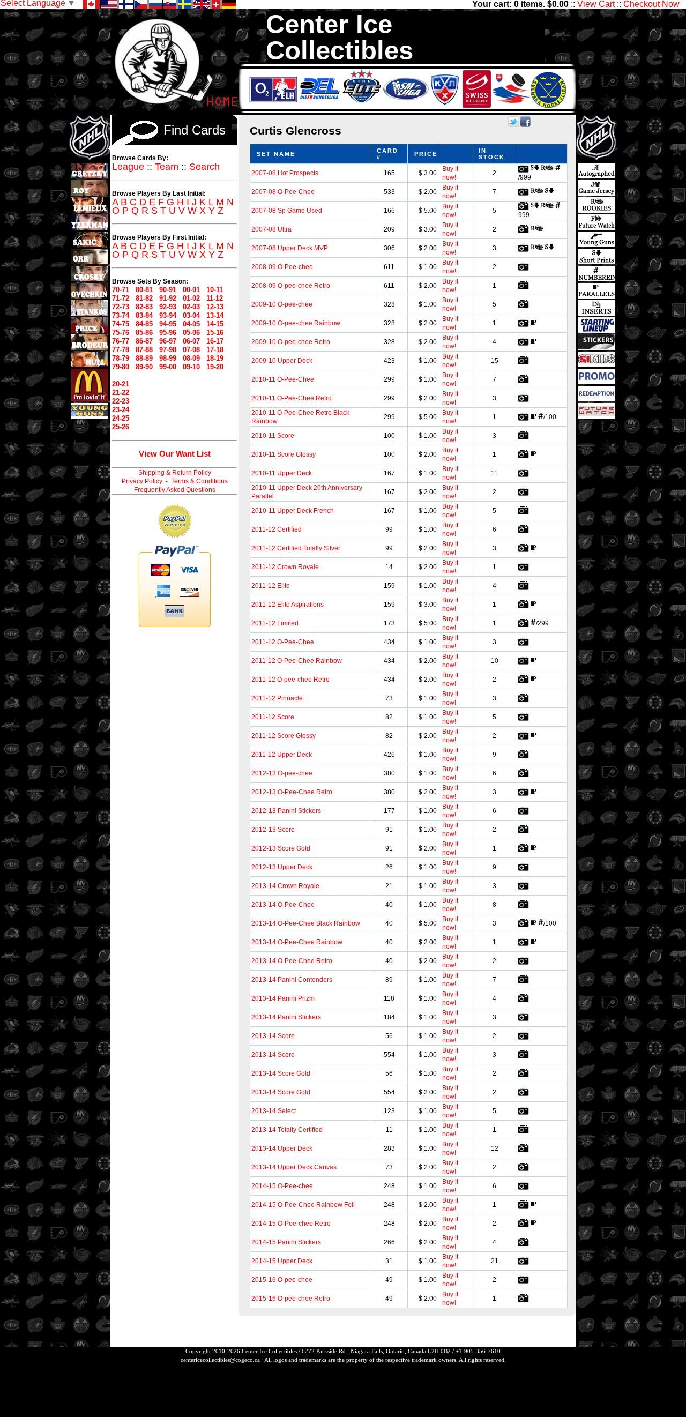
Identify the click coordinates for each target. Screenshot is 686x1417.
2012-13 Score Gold (280, 848)
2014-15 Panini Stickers (286, 1242)
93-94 (167, 315)
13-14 (214, 315)
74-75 (120, 324)
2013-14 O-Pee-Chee (283, 904)
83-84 (144, 315)
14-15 (214, 324)
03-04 (191, 315)
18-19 (214, 358)
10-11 (214, 290)
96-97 (167, 341)
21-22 (120, 393)
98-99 (167, 358)
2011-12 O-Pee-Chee (282, 642)
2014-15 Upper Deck (281, 1261)
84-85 (144, 324)
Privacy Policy (142, 481)
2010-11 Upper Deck (281, 473)
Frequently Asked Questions (174, 490)
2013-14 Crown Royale (285, 886)
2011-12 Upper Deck (281, 754)
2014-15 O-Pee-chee (282, 1186)
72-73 (120, 307)
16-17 (214, 341)
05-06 (191, 333)
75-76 (120, 333)
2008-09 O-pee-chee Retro (290, 285)
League (128, 166)
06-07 (191, 341)
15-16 (214, 333)
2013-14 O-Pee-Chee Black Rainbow (305, 923)
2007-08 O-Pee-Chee (283, 192)
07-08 (191, 350)
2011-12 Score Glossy (283, 736)
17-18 (214, 350)
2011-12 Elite (270, 586)
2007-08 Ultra (271, 229)
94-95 (167, 324)
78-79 (120, 358)
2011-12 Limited (275, 623)
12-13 (214, 307)
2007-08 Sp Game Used (286, 210)
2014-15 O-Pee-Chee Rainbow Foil (303, 1205)
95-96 (167, 333)
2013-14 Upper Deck (281, 1148)
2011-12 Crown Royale (285, 567)
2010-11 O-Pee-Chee (282, 379)
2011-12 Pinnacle (277, 698)
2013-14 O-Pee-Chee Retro (291, 961)
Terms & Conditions (199, 481)
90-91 (167, 290)
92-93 (167, 307)
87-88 (144, 350)
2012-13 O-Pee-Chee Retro (291, 792)
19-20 (214, 367)
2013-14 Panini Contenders (291, 979)
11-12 (214, 298)
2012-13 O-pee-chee (281, 773)
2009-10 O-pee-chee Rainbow (295, 323)
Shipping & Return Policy (174, 472)
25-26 (120, 427)
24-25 (120, 418)
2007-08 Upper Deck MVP (289, 248)
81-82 (144, 298)
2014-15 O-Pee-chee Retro (291, 1223)
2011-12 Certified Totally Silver (295, 548)
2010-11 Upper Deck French (292, 510)
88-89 (144, 358)
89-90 (144, 367)
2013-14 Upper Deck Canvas (294, 1167)
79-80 (120, 367)
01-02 (191, 298)
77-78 (120, 350)
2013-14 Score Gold (280, 1073)
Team (166, 166)
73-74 (120, 315)
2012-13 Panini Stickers (286, 811)
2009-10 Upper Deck (281, 360)
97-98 (167, 350)
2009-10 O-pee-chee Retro (290, 342)
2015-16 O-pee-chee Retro (290, 1298)
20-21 (120, 384)
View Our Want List (175, 453)
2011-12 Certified (276, 529)
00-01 (191, 290)
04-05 (191, 324)
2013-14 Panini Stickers (286, 1017)
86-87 (144, 341)
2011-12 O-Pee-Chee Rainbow (296, 661)
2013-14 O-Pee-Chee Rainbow (296, 942)
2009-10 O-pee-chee (281, 304)
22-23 (120, 401)
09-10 (191, 367)
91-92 (167, 298)
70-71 (120, 290)
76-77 (120, 341)
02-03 (191, 307)
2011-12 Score (272, 717)
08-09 (191, 358)
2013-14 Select (273, 1111)
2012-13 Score (273, 829)
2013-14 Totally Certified (287, 1129)
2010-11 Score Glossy (283, 454)
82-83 (144, 307)
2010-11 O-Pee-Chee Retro (291, 398)
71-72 (120, 298)
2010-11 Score (272, 435)
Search (204, 166)
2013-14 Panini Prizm (283, 998)
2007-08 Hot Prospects (284, 173)
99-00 (167, 367)
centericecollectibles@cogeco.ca (220, 1359)
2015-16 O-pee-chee (281, 1280)
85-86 (144, 333)
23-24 (120, 410)
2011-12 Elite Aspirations (287, 604)
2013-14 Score (273, 1036)
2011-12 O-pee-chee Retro (290, 679)
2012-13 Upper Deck (281, 867)
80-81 (144, 290)
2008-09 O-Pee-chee (282, 267)
